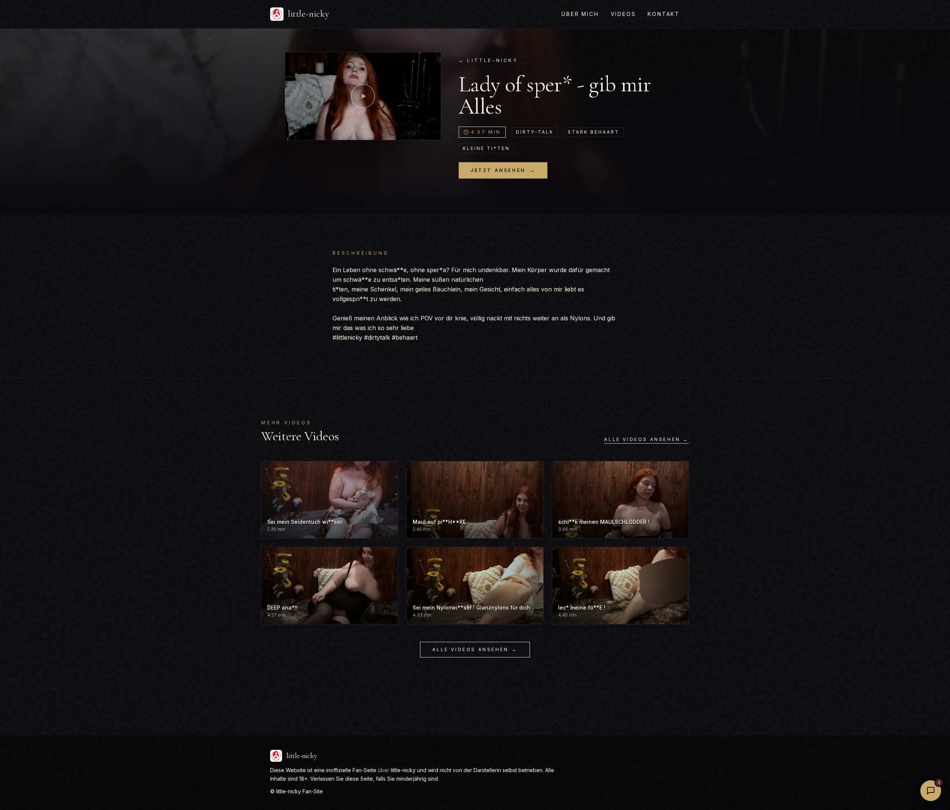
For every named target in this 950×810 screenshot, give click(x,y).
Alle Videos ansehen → (646, 439)
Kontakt (664, 14)
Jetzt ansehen (503, 170)
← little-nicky (488, 60)
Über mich (580, 14)
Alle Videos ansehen (474, 649)
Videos (623, 14)
